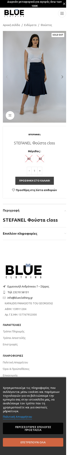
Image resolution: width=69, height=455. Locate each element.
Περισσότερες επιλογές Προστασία (33, 428)
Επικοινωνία (10, 375)
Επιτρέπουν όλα (33, 442)
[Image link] (23, 271)
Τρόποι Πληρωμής (14, 331)
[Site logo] (14, 13)
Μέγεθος (34, 151)
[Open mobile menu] (62, 13)
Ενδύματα (30, 25)
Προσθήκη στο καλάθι (34, 180)
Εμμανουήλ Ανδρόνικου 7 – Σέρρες (28, 286)
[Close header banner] (64, 4)
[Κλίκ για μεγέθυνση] (10, 115)
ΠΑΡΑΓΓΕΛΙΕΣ (12, 324)
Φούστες (46, 25)
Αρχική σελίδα (11, 25)
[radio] (29, 158)
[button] (7, 77)
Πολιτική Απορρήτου (15, 362)
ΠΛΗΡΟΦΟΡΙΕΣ (13, 355)
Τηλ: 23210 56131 (18, 292)
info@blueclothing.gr (20, 297)
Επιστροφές (10, 344)
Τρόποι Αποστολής (14, 337)
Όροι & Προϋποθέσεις (16, 368)
